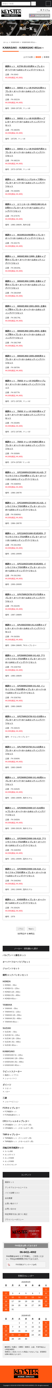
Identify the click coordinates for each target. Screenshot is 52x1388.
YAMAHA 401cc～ (12, 1022)
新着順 (46, 57)
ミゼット (8, 1088)
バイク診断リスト (12, 1193)
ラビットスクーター (12, 1071)
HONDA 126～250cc (12, 992)
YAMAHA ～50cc (11, 1008)
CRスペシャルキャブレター (16, 1121)
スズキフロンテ (11, 1165)
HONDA (7, 981)
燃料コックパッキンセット (15, 975)
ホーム (5, 42)
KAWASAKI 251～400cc (14, 1062)
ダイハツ (7, 1085)
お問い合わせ (10, 1209)
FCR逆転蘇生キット (12, 1115)
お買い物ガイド (11, 1203)
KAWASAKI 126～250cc (14, 1058)
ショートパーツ (11, 1078)
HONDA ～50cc (11, 985)
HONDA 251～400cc (12, 995)
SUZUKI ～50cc (11, 1032)
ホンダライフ (10, 1155)
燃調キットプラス (12, 1075)
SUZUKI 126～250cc (13, 1038)
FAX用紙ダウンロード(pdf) (26, 1265)
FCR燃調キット (11, 1112)
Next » (31, 929)
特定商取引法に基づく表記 (16, 1214)
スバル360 (9, 1151)
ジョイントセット (11, 968)
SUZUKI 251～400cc (13, 1042)
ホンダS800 (9, 1161)
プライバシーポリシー (14, 1219)
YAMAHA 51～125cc (13, 1012)
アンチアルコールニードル (16, 1187)
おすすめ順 (28, 57)
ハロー (7, 1092)
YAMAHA (7, 1005)
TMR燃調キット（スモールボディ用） (19, 1141)
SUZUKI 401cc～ (11, 1045)
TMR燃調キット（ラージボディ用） (19, 1138)
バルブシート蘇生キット (14, 955)
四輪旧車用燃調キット (13, 1148)
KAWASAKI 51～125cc (14, 1055)
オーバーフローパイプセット (16, 962)
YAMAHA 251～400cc (13, 1018)
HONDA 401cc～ (11, 999)
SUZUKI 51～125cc (12, 1035)
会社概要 (8, 1198)
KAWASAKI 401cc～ (29, 42)
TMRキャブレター (11, 1134)
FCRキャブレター (11, 1108)
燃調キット (9, 1182)
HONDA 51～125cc (12, 988)
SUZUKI (7, 1028)
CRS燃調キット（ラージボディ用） (19, 1125)
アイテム (45, 10)
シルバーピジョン (12, 1102)
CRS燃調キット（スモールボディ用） (19, 1128)
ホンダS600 (9, 1158)
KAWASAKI (15, 42)
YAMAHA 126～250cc (13, 1015)
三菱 (5, 1098)
